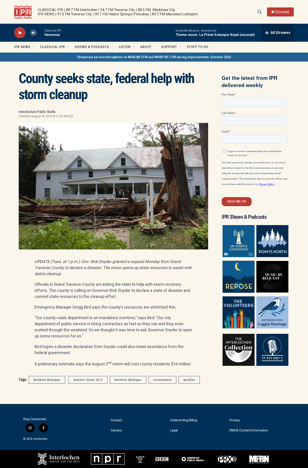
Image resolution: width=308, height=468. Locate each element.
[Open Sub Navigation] (34, 47)
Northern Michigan (46, 380)
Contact (116, 420)
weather (189, 380)
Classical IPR (52, 47)
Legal (174, 430)
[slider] (40, 32)
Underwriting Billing (183, 420)
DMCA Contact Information (249, 430)
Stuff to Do (197, 47)
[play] (19, 32)
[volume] (33, 33)
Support (169, 47)
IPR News (22, 47)
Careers (116, 430)
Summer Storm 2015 (88, 380)
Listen (125, 47)
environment (162, 380)
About (146, 47)
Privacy (235, 420)
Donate (282, 11)
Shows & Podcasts (92, 47)
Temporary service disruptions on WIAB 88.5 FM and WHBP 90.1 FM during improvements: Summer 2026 (154, 57)
